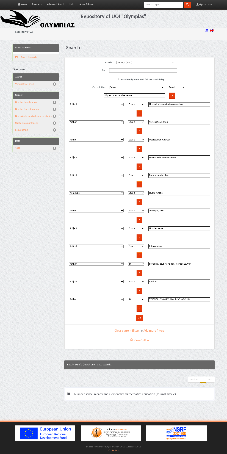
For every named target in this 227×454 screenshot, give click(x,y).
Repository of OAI (24, 32)
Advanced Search (55, 4)
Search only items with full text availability (142, 79)
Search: (108, 62)
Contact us (113, 450)
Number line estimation (27, 109)
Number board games (26, 102)
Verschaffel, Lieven (24, 84)
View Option (141, 340)
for (103, 70)
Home (23, 4)
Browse (36, 4)
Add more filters (153, 331)
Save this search (28, 57)
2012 (17, 148)
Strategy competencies (26, 123)
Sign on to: (204, 4)
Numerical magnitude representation (33, 116)
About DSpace (86, 4)
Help (72, 4)
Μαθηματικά (21, 130)
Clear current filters (127, 331)
